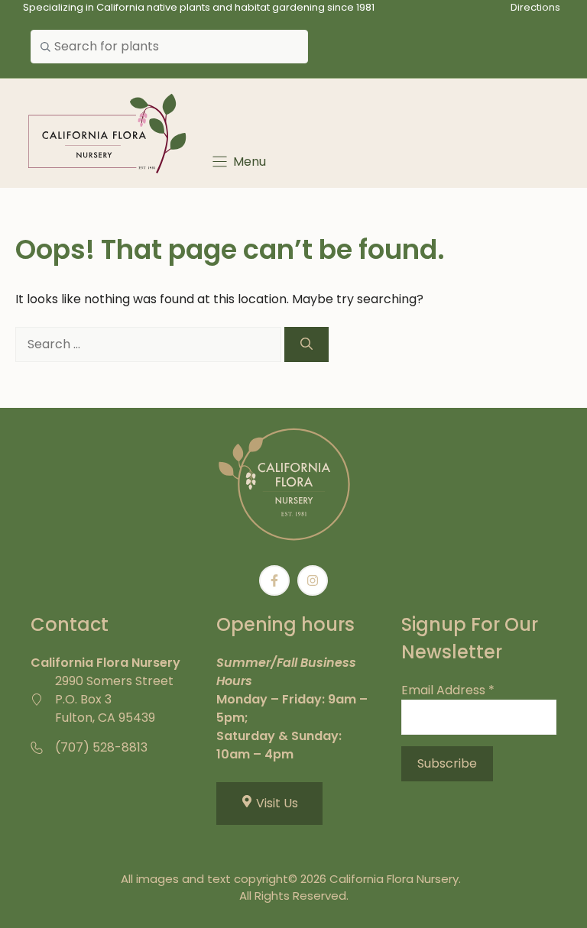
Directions (535, 7)
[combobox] (169, 46)
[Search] (306, 344)
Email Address (448, 690)
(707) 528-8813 (101, 747)
